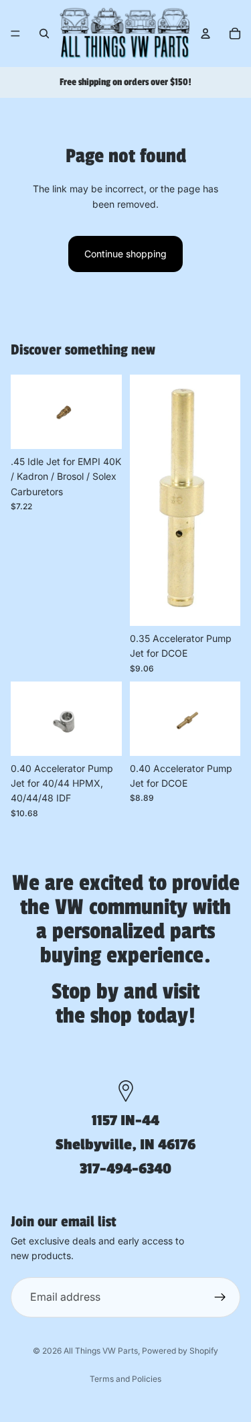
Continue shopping (125, 253)
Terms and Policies (125, 1379)
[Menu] (15, 33)
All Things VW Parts (101, 1351)
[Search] (44, 33)
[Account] (205, 33)
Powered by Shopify (180, 1351)
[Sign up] (220, 1297)
